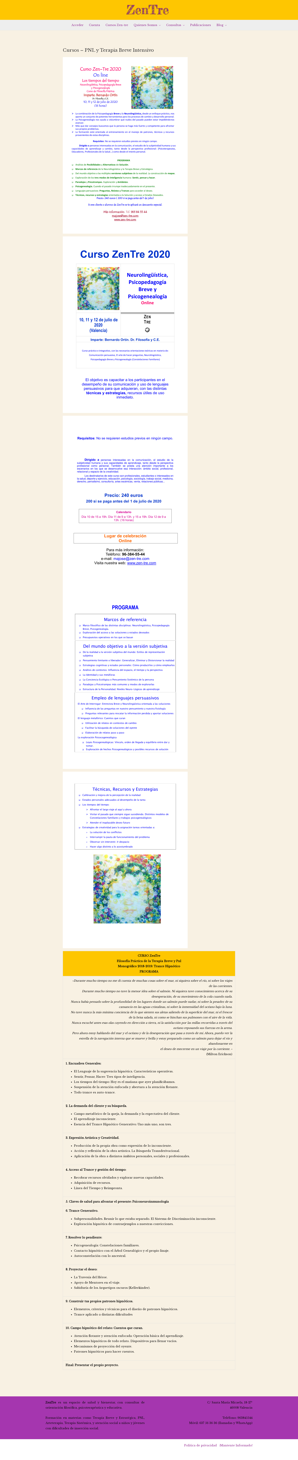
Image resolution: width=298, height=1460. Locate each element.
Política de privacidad (200, 1445)
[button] (159, 25)
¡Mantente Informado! (236, 1445)
